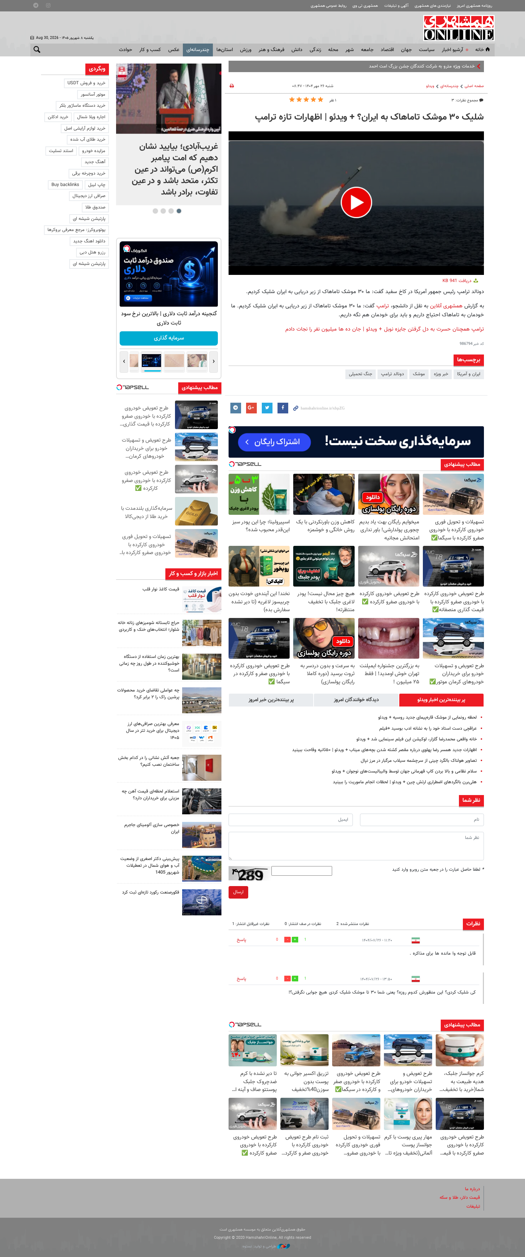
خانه (479, 50)
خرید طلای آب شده (87, 139)
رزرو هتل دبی (92, 252)
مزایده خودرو (93, 151)
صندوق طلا (95, 207)
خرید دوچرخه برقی (88, 173)
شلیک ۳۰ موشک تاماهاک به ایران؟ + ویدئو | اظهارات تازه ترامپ (369, 117)
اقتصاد (387, 50)
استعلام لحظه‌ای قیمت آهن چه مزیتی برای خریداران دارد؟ (150, 795)
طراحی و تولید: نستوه (259, 1246)
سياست (427, 50)
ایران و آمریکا (468, 374)
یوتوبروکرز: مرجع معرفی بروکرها (76, 229)
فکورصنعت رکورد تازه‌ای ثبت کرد (150, 892)
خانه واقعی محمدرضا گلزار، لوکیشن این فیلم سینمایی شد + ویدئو (416, 739)
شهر (349, 50)
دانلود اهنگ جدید (89, 241)
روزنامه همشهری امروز (474, 6)
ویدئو (430, 86)
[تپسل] (232, 429)
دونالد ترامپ (392, 374)
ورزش (245, 50)
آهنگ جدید (95, 162)
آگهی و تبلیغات (396, 6)
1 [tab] (179, 211)
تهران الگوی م (462, 66)
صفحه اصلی (474, 86)
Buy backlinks (65, 184)
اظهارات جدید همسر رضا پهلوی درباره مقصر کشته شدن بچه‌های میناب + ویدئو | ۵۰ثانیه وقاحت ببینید (384, 750)
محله (333, 50)
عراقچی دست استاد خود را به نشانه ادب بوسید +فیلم (428, 728)
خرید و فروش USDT (86, 83)
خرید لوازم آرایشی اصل (84, 128)
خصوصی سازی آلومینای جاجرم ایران (151, 828)
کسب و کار (150, 50)
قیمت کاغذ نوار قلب (160, 589)
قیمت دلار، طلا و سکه (460, 1197)
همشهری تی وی (365, 6)
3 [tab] (163, 211)
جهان (406, 50)
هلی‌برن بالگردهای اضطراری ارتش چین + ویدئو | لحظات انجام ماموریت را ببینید (405, 782)
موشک (419, 374)
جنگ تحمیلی (360, 374)
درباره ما (472, 1189)
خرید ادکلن (58, 117)
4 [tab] (155, 211)
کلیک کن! (169, 338)
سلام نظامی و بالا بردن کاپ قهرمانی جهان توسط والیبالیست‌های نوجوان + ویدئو (404, 771)
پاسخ (241, 940)
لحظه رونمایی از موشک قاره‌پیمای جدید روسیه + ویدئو (427, 717)
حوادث (125, 50)
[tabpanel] (168, 134)
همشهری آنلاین (455, 28)
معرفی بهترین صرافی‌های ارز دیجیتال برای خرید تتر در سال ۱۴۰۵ (152, 730)
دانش (296, 50)
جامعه (367, 50)
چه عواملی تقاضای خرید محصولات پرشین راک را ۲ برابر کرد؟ (148, 694)
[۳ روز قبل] (201, 734)
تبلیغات (473, 1206)
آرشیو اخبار (452, 50)
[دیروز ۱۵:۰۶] (201, 599)
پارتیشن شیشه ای (89, 218)
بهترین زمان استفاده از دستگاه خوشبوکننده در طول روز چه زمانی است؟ (149, 663)
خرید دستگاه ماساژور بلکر (82, 105)
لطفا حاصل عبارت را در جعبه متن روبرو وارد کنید (438, 869)
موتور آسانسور (93, 94)
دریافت (457, 281)
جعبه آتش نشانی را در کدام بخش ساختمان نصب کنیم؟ (148, 761)
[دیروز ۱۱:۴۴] (201, 667)
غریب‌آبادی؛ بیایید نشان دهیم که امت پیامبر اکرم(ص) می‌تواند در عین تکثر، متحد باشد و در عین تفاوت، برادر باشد (175, 169)
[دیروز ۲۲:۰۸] (168, 99)
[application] (356, 203)
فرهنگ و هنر (271, 50)
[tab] (441, 700)
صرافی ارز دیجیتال (88, 196)
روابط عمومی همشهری (328, 6)
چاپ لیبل (96, 184)
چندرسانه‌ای (197, 50)
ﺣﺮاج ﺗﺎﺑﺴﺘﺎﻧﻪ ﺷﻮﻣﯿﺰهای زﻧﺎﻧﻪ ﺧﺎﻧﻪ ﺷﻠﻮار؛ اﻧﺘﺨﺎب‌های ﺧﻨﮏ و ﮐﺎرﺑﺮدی (148, 626)
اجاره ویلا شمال (91, 117)
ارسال (238, 892)
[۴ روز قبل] (201, 801)
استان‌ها (224, 50)
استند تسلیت (61, 151)
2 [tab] (171, 211)
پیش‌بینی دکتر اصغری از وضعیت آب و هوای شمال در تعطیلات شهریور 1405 (149, 865)
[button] (356, 202)
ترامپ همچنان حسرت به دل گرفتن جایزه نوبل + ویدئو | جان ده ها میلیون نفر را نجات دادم (384, 329)
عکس (173, 50)
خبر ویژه (441, 374)
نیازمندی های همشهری (433, 6)
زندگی (315, 50)
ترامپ (382, 306)
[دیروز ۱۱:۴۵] (201, 633)
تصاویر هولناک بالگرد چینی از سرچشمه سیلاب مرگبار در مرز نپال (418, 760)
